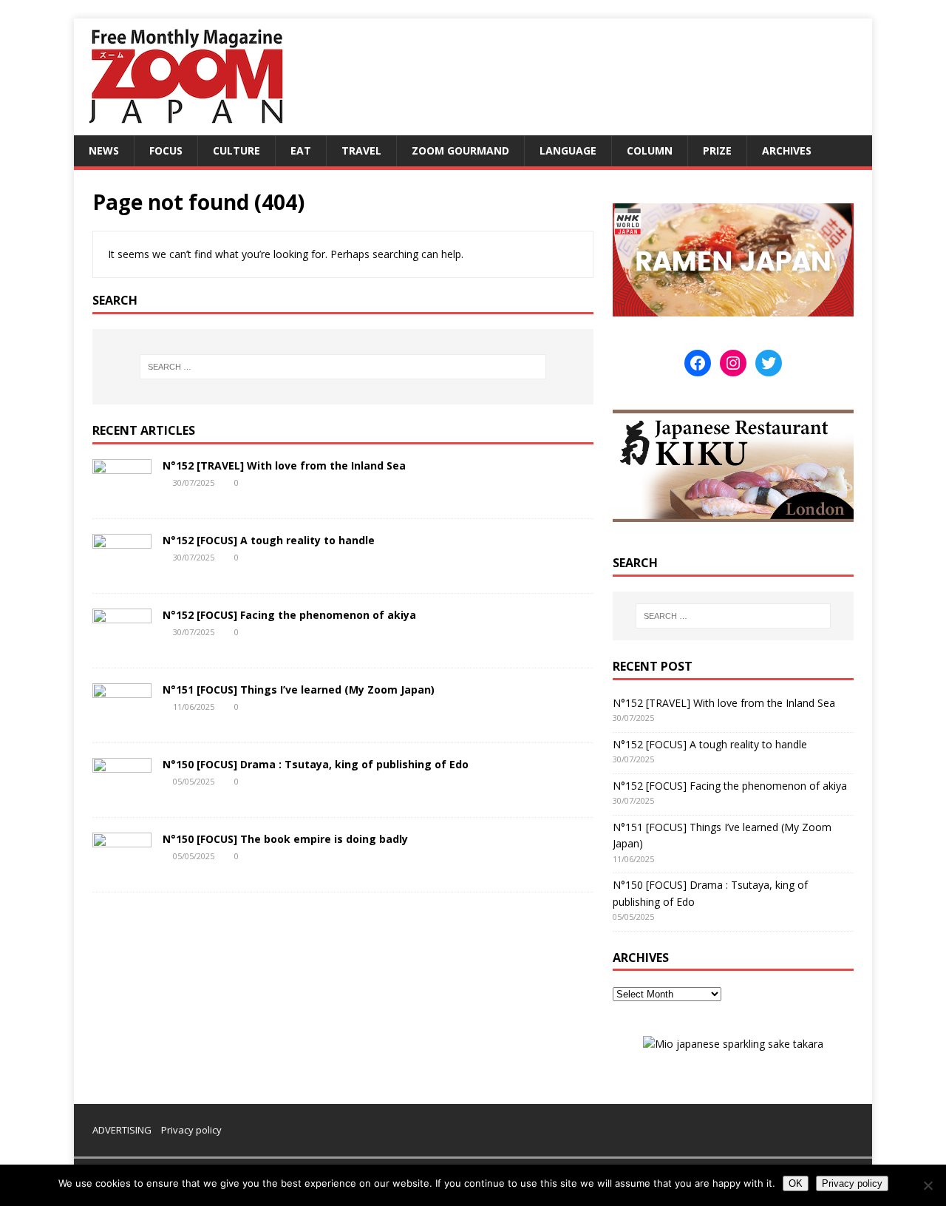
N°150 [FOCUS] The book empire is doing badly (285, 839)
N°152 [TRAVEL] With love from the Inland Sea (284, 465)
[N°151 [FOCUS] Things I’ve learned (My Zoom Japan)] (122, 718)
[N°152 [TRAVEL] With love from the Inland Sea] (122, 494)
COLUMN (650, 150)
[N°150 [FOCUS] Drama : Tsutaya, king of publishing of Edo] (122, 793)
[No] (927, 1185)
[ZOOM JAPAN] (185, 127)
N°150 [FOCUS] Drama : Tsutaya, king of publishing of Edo (316, 764)
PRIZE (717, 150)
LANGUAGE (568, 150)
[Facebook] (697, 363)
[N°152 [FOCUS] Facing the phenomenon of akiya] (122, 644)
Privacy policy (191, 1129)
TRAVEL (361, 150)
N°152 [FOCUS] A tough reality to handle (269, 540)
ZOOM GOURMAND (460, 150)
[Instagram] (733, 363)
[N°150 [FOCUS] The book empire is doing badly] (122, 868)
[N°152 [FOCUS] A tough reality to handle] (122, 569)
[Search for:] (343, 366)
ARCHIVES (786, 150)
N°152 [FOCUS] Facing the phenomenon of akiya (289, 615)
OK (796, 1183)
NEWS (104, 150)
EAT (300, 150)
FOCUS (166, 150)
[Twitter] (768, 363)
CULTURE (236, 150)
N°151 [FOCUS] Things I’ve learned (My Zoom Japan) (299, 689)
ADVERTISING (122, 1129)
